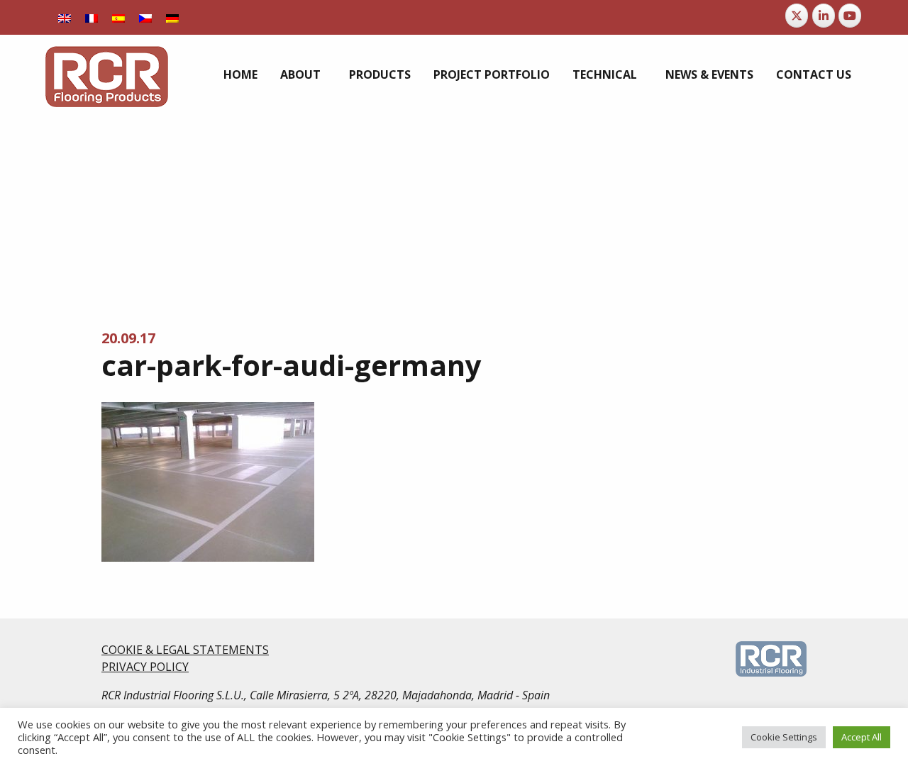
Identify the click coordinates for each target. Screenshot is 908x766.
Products (380, 74)
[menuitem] (240, 74)
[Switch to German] (172, 17)
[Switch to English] (64, 17)
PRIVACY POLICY (145, 667)
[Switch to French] (91, 17)
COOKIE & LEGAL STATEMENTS (185, 649)
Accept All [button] (861, 737)
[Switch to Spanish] (118, 17)
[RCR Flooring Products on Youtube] (849, 16)
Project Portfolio (491, 74)
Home (240, 74)
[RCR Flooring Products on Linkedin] (823, 16)
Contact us (813, 74)
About (300, 74)
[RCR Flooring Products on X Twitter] (796, 16)
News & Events (709, 74)
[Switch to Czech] (145, 17)
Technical (604, 74)
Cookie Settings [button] (784, 737)
